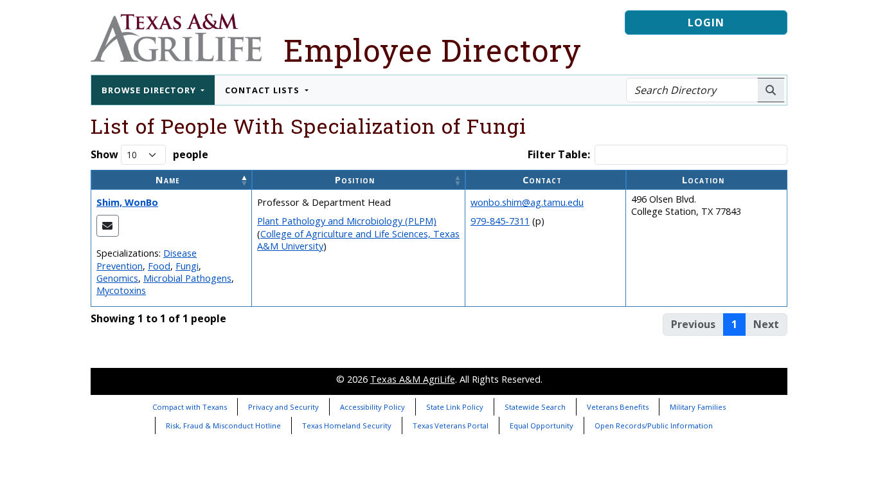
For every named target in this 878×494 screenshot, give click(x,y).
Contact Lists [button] (263, 90)
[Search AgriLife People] (771, 90)
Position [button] (355, 180)
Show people (149, 154)
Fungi (187, 266)
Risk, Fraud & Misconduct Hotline (223, 425)
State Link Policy (454, 407)
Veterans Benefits (618, 407)
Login (706, 22)
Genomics (117, 278)
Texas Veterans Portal (450, 425)
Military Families (698, 407)
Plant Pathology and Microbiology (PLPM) (346, 221)
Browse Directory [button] (150, 90)
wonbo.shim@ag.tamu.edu (527, 202)
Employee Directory (432, 50)
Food (159, 266)
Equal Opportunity (541, 425)
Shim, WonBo (127, 202)
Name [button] (168, 180)
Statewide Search (535, 407)
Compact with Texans (189, 407)
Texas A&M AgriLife (412, 379)
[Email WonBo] (107, 226)
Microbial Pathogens (187, 278)
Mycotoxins (121, 290)
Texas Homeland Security (346, 425)
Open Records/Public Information (654, 425)
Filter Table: (559, 154)
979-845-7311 (500, 221)
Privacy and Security (283, 407)
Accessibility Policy (372, 407)
